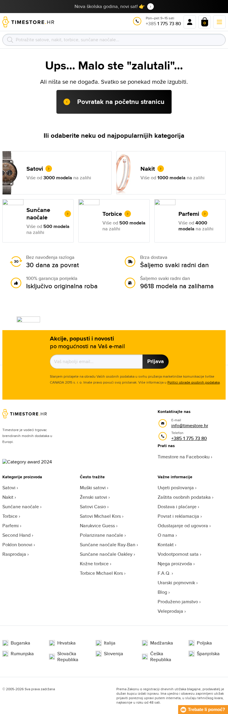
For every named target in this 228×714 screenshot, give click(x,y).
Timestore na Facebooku (184, 456)
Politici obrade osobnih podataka (193, 382)
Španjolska (208, 654)
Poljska (204, 643)
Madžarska (161, 643)
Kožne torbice (94, 563)
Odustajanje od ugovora (183, 525)
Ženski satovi (93, 497)
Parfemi (10, 525)
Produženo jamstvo (178, 601)
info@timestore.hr (189, 425)
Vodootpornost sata (178, 554)
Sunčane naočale (20, 506)
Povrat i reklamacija (178, 516)
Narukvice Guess (97, 525)
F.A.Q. (164, 573)
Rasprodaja (14, 554)
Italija (109, 643)
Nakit (7, 497)
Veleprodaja (170, 611)
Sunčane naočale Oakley (106, 554)
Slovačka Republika (67, 657)
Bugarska (20, 643)
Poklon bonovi (17, 544)
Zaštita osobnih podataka (184, 497)
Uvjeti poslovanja (176, 487)
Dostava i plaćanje (177, 506)
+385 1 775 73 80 (189, 438)
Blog (162, 592)
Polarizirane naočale (101, 535)
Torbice (10, 516)
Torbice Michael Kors (101, 573)
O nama (166, 535)
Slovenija (113, 654)
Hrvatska (66, 643)
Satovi (8, 487)
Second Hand (16, 535)
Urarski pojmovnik (176, 582)
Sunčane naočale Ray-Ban (107, 544)
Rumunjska (22, 654)
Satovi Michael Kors (100, 516)
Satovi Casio (93, 506)
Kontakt (166, 544)
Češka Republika (160, 657)
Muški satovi (93, 487)
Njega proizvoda (175, 563)
